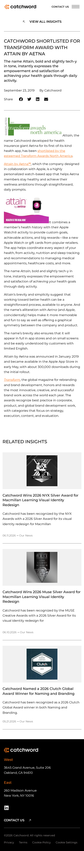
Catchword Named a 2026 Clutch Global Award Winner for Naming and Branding (38, 691)
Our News (26, 535)
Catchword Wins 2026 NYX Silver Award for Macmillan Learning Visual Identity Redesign (40, 500)
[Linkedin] (6, 807)
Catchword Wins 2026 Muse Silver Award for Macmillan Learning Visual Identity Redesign (41, 597)
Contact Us (60, 6)
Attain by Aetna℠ (17, 164)
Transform (12, 380)
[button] (21, 99)
